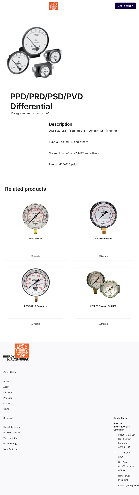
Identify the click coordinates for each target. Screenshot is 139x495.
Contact (7, 403)
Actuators (33, 113)
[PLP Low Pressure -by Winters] (103, 217)
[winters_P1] (36, 53)
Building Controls (11, 432)
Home (6, 381)
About (6, 387)
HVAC (45, 113)
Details (36, 256)
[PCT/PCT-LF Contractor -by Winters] (35, 285)
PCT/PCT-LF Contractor (35, 306)
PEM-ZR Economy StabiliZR (103, 306)
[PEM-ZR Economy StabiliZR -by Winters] (103, 285)
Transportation (10, 438)
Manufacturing (10, 449)
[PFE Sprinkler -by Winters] (35, 217)
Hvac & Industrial (11, 427)
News (6, 408)
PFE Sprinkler (35, 238)
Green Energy (10, 443)
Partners (7, 392)
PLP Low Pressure (103, 238)
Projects (7, 398)
